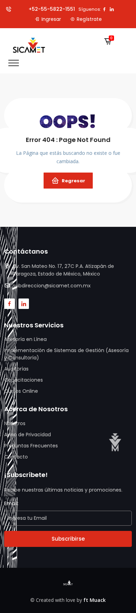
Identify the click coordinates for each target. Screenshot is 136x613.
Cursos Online (21, 391)
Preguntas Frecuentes (31, 445)
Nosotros (14, 423)
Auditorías (16, 368)
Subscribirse (68, 538)
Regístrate (89, 19)
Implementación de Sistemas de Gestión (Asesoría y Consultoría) (66, 354)
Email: (11, 503)
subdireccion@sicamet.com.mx (52, 285)
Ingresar (51, 19)
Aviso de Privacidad (27, 434)
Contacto (16, 456)
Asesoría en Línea (25, 339)
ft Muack (94, 600)
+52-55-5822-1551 (51, 9)
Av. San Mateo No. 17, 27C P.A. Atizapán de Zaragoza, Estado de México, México (63, 270)
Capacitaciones (23, 379)
